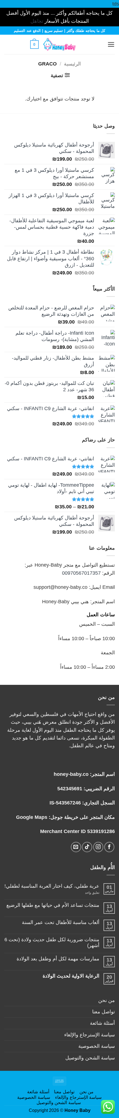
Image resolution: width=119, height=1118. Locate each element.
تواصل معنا (103, 1011)
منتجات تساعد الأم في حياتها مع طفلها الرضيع (52, 905)
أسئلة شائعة (102, 1023)
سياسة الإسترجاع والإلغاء (89, 1035)
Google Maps (31, 817)
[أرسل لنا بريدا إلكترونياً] (76, 847)
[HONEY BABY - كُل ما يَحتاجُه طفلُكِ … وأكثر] (59, 44)
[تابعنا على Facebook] (109, 847)
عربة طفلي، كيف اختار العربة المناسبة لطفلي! (51, 886)
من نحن (106, 1000)
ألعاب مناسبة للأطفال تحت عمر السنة (60, 922)
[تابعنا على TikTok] (87, 847)
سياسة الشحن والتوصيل (90, 1058)
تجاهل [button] (36, 21)
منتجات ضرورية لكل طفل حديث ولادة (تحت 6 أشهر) (51, 942)
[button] (97, 44)
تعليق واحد (86, 893)
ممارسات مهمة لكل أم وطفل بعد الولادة (58, 958)
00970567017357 (81, 573)
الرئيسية (72, 64)
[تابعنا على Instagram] (98, 847)
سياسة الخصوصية (96, 1046)
